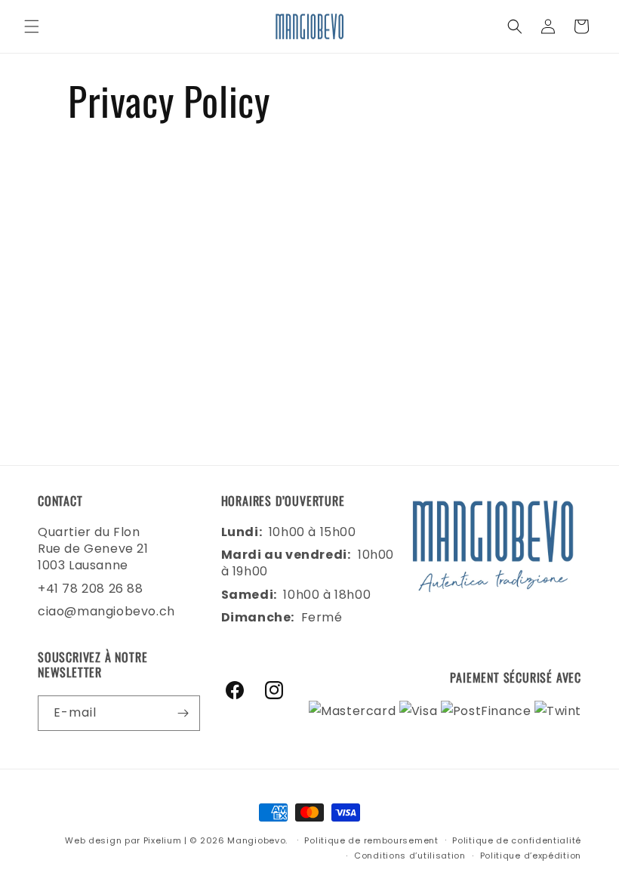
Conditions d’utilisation (410, 855)
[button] (31, 26)
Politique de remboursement (371, 840)
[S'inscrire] (182, 713)
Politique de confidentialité (516, 840)
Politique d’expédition (530, 855)
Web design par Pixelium (123, 840)
